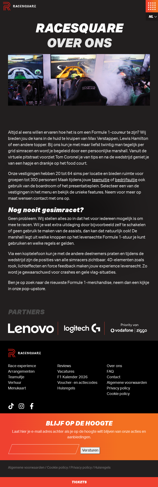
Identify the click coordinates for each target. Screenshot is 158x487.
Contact (113, 377)
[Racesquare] (19, 6)
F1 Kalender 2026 (72, 377)
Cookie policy (118, 394)
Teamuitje (16, 377)
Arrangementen (21, 372)
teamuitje (100, 180)
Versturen (90, 450)
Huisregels (66, 388)
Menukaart (17, 388)
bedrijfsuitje (126, 180)
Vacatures (65, 372)
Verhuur (14, 383)
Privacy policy (118, 388)
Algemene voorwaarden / (27, 467)
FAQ (110, 372)
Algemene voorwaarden (127, 383)
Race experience (22, 366)
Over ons (114, 366)
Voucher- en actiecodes (77, 383)
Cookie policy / (59, 467)
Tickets (79, 482)
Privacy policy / (82, 467)
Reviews (64, 366)
